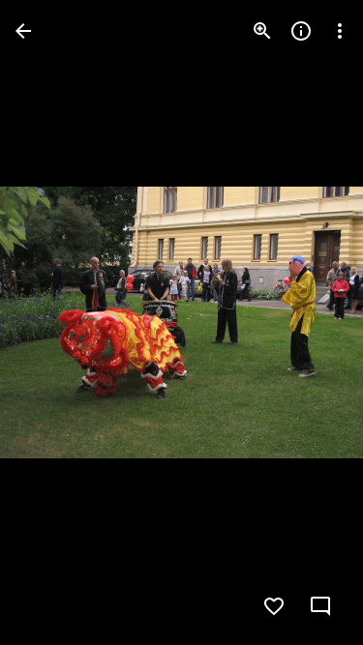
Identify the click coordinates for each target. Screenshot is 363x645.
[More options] (339, 31)
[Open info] (301, 31)
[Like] (274, 606)
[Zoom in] (262, 31)
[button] (54, 323)
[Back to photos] (23, 31)
